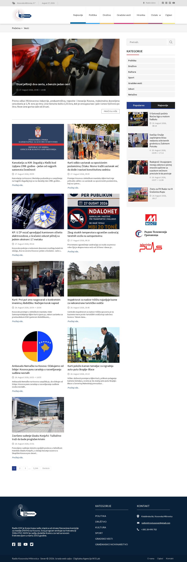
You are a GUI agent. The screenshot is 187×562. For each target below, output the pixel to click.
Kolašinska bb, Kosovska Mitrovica (156, 516)
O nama (150, 558)
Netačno (132, 94)
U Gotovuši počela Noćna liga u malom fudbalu (160, 116)
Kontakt (170, 558)
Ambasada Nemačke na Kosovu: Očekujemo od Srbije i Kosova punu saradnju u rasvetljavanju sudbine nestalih (38, 369)
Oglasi (168, 15)
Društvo (107, 15)
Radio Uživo (150, 3)
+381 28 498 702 (149, 529)
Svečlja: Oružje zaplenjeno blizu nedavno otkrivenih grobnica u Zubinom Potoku (160, 140)
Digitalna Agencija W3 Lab (86, 558)
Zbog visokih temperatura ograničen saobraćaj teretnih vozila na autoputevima (92, 234)
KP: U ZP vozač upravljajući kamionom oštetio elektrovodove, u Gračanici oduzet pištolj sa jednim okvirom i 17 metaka (37, 236)
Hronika (141, 15)
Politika (93, 15)
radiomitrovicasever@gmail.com (156, 523)
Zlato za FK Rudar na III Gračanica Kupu (161, 190)
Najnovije (78, 15)
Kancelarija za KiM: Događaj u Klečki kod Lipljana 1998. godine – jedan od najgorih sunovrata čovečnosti (34, 166)
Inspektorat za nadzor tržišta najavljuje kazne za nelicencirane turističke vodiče (92, 301)
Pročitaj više (110, 111)
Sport (131, 77)
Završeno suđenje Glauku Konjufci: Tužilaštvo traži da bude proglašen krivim (36, 437)
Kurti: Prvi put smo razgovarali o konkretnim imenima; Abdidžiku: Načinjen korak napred (36, 301)
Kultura (132, 72)
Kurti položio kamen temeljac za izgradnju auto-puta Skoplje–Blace (90, 367)
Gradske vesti (124, 15)
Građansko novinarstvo (111, 544)
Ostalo (154, 15)
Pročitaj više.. (17, 185)
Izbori (131, 89)
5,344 (35, 468)
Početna (17, 28)
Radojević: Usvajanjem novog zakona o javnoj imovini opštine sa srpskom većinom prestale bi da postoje (161, 167)
